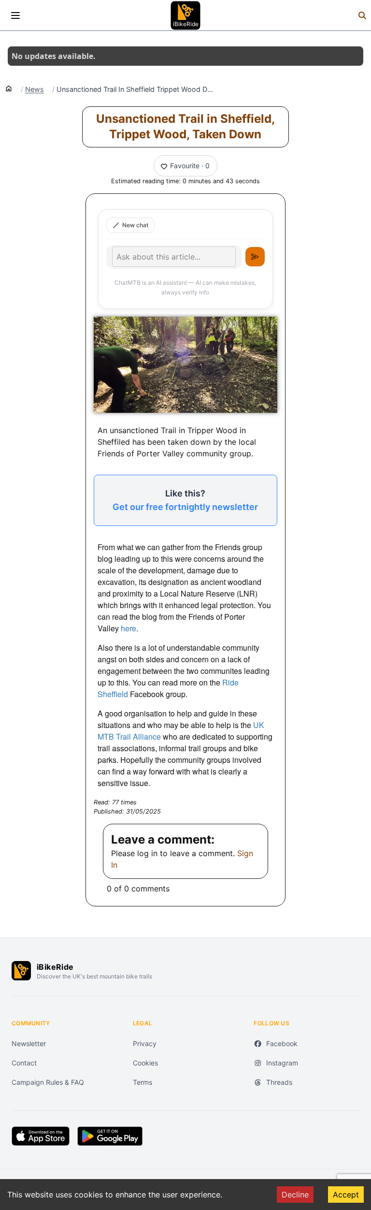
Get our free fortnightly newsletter (185, 507)
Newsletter (29, 1043)
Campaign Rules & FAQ (48, 1082)
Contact (24, 1063)
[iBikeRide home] (21, 970)
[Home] (9, 88)
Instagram (282, 1063)
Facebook (282, 1043)
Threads (279, 1082)
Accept (346, 1194)
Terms (142, 1082)
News (34, 89)
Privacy (145, 1043)
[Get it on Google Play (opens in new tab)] (110, 1136)
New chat (135, 225)
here (128, 628)
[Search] (362, 15)
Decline (295, 1194)
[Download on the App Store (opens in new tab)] (41, 1136)
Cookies (145, 1063)
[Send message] (255, 256)
